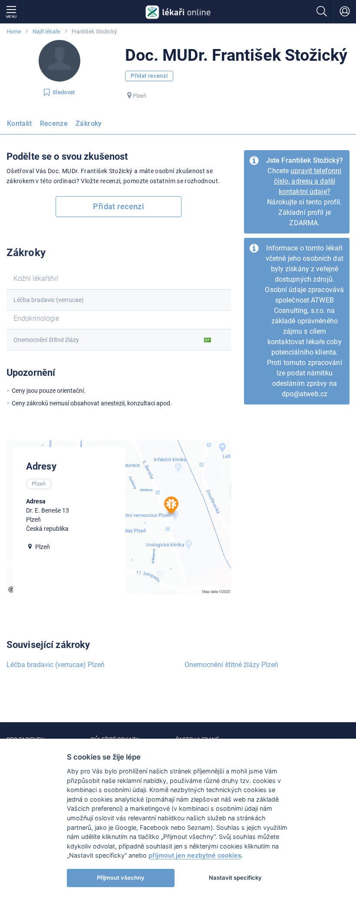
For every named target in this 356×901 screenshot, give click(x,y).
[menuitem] (21, 126)
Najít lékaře (46, 31)
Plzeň (139, 95)
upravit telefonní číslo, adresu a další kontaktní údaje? (308, 181)
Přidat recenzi (149, 75)
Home (14, 31)
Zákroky (89, 123)
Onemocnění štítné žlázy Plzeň (231, 665)
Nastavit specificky (235, 877)
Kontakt (19, 123)
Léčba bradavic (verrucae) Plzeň (56, 665)
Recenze (54, 123)
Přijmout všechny (121, 877)
